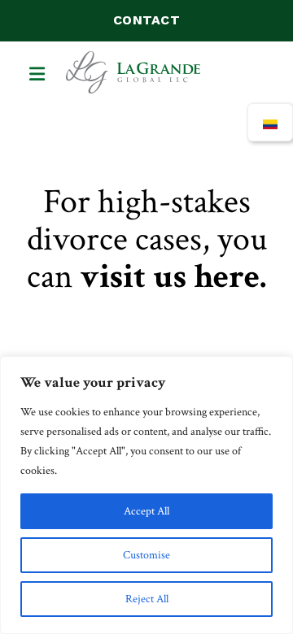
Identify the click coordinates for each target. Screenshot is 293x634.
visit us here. (173, 276)
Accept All (146, 511)
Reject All (146, 599)
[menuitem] (270, 121)
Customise (146, 555)
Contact (146, 20)
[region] (146, 495)
